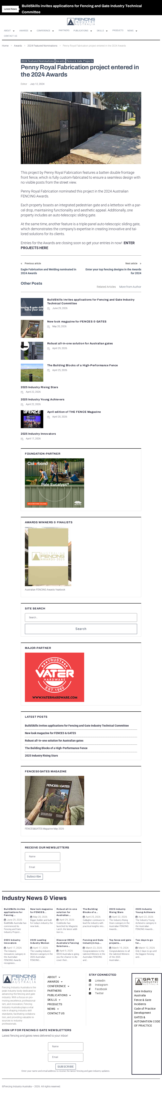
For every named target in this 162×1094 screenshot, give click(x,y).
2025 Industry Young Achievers (42, 399)
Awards (60, 61)
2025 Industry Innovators (38, 433)
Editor (24, 84)
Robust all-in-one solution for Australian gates (80, 343)
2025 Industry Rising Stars (39, 387)
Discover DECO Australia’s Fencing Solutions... (68, 943)
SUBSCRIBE (65, 1066)
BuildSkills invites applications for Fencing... (14, 912)
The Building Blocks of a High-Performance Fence (82, 365)
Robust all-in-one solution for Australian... (67, 912)
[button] (9, 31)
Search (81, 629)
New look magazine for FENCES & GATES (77, 321)
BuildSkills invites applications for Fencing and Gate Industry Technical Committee (77, 725)
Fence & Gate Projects (80, 61)
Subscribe (34, 876)
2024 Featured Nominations (37, 61)
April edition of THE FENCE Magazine (74, 411)
